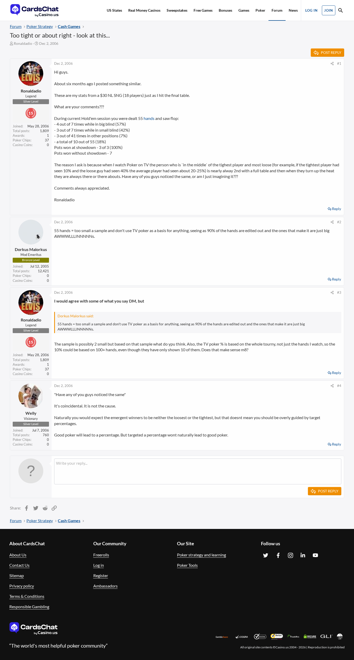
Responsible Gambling (29, 606)
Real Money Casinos (144, 10)
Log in (98, 565)
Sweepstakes (177, 10)
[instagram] (290, 555)
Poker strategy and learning (201, 554)
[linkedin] (303, 555)
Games (243, 10)
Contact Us (19, 565)
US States (114, 10)
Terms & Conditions (26, 596)
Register (100, 575)
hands (149, 118)
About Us (17, 554)
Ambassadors (105, 585)
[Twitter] (265, 555)
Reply (336, 208)
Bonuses (225, 10)
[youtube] (315, 555)
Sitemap (16, 575)
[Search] (340, 11)
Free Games (203, 10)
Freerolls (101, 554)
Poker (260, 10)
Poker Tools (187, 565)
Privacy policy (21, 585)
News (293, 10)
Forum (277, 10)
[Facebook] (278, 555)
